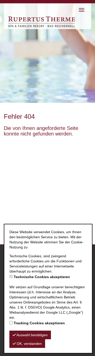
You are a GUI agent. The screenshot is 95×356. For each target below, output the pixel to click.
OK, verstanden (29, 344)
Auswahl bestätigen (32, 335)
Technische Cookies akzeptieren (42, 277)
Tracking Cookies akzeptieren (39, 323)
